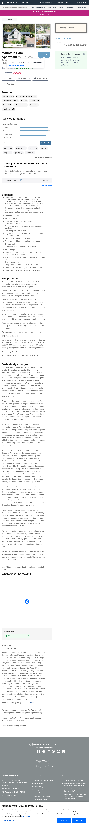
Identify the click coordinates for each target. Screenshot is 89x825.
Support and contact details (43, 780)
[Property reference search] (27, 7)
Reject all (79, 820)
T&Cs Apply (44, 14)
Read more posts (70, 802)
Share (47, 55)
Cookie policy (38, 787)
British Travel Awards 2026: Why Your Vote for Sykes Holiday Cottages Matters (75, 796)
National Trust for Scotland (18, 636)
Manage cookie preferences (43, 790)
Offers (61, 8)
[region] (44, 813)
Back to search (10, 19)
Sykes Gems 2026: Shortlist (73, 780)
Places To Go (52, 8)
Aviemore (29, 702)
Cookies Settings (9, 820)
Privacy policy (38, 783)
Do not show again (16, 65)
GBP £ (68, 2)
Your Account (79, 2)
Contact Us (59, 2)
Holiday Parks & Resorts (38, 8)
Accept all (64, 820)
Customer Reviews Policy (42, 796)
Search (46, 143)
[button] (6, 36)
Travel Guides (81, 8)
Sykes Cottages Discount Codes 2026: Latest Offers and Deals (75, 785)
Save (41, 55)
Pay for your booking (41, 799)
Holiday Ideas (70, 8)
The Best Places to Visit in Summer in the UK (73, 790)
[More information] (84, 54)
